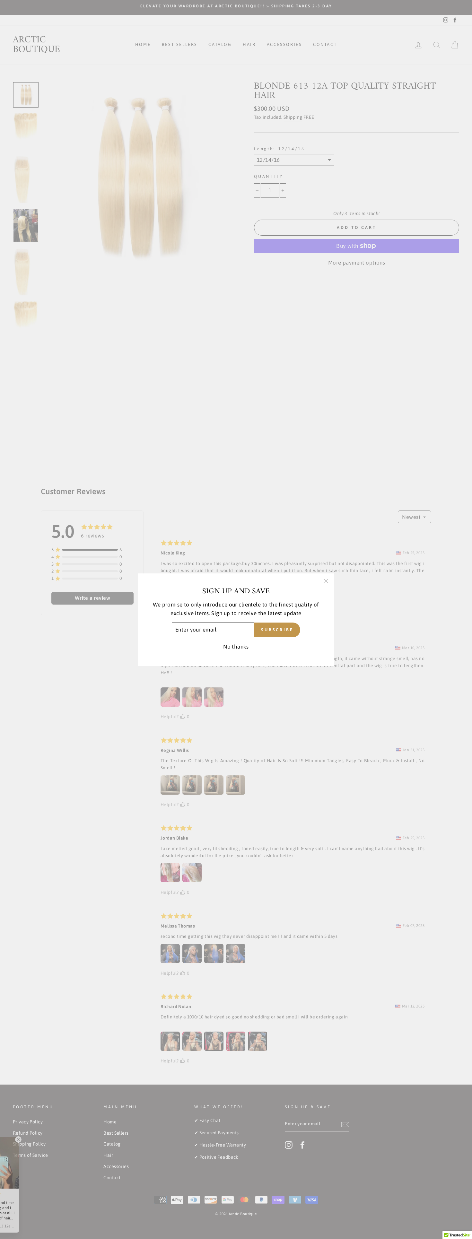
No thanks (236, 646)
